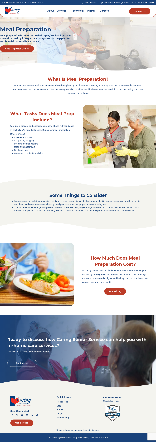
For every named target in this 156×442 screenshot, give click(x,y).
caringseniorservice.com (65, 437)
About (50, 11)
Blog (59, 405)
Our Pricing (115, 291)
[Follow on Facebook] (12, 415)
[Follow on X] (17, 415)
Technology (77, 11)
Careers (104, 11)
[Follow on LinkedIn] (32, 415)
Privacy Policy (83, 437)
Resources (62, 401)
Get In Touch (22, 423)
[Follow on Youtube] (22, 415)
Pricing (91, 11)
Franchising (63, 417)
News (60, 409)
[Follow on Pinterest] (27, 415)
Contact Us (140, 11)
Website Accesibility (99, 437)
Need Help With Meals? (17, 49)
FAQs (59, 413)
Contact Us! (22, 363)
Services (61, 11)
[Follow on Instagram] (37, 415)
